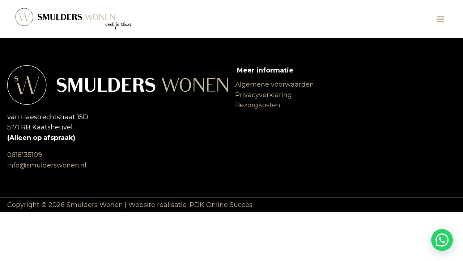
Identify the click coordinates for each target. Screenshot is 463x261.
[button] (442, 240)
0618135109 (24, 155)
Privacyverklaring (263, 95)
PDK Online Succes (221, 205)
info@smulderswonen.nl (46, 165)
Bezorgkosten (257, 105)
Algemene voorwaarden (274, 84)
